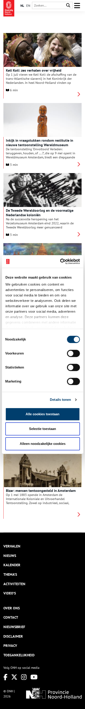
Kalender (11, 565)
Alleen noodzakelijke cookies (43, 444)
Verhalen (11, 546)
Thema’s (10, 574)
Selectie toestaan (42, 429)
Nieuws (9, 555)
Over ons (11, 608)
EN (28, 6)
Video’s (9, 593)
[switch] (73, 353)
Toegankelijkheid (18, 655)
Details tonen (60, 399)
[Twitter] (14, 677)
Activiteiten (14, 584)
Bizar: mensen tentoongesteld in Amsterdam (41, 490)
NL (22, 6)
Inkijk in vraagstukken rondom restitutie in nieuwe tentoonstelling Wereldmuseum (39, 142)
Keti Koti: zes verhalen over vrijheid (33, 70)
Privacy (10, 645)
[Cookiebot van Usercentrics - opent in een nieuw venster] (60, 261)
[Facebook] (5, 677)
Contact (10, 617)
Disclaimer (13, 636)
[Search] (68, 5)
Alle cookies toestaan (42, 414)
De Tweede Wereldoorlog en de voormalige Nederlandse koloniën (39, 212)
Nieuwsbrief (14, 626)
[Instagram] (24, 677)
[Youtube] (34, 677)
